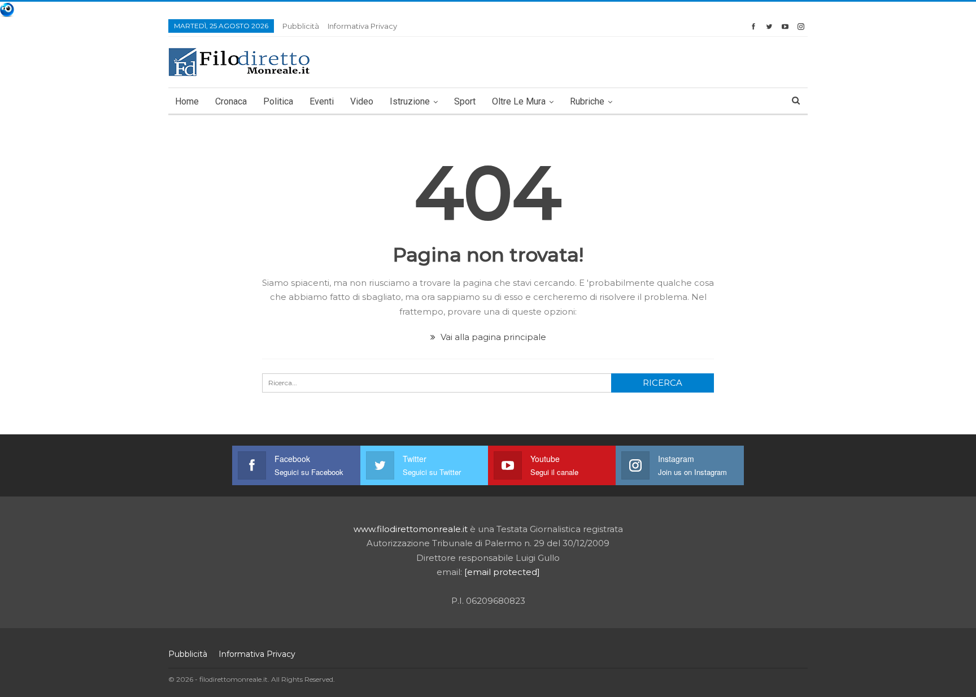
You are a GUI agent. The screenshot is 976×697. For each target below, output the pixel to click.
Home (187, 101)
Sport (465, 101)
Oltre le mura (519, 101)
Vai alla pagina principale (492, 337)
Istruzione (410, 101)
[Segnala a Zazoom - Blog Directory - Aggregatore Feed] (7, 8)
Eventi (322, 101)
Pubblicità (300, 26)
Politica (278, 101)
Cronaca (231, 101)
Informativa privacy (362, 26)
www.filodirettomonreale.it (411, 529)
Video (361, 101)
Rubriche (587, 101)
